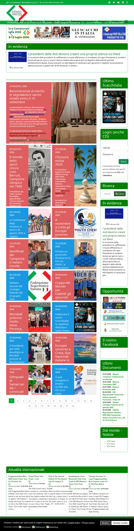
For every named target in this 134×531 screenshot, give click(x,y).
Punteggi (102, 21)
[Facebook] (109, 2)
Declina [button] (105, 523)
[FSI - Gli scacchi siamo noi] (114, 312)
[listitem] (67, 61)
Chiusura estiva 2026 (61, 160)
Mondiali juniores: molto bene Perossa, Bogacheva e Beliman (16, 327)
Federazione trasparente (82, 21)
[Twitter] (114, 2)
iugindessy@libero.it (18, 140)
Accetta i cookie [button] (120, 523)
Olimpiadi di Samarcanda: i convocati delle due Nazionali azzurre (16, 390)
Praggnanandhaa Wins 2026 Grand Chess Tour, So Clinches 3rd (18, 478)
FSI (25, 21)
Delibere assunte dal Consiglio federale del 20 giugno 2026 (16, 291)
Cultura (115, 21)
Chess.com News (14, 486)
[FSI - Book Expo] (114, 330)
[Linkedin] (123, 2)
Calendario (50, 21)
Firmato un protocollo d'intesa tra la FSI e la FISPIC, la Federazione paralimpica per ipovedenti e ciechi (62, 266)
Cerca (121, 193)
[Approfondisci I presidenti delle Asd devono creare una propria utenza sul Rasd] (17, 57)
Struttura (36, 21)
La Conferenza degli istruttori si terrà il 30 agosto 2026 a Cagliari (17, 228)
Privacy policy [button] (88, 523)
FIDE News (111, 441)
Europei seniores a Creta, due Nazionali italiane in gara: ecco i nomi (63, 356)
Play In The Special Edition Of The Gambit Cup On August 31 (58, 478)
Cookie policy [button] (74, 523)
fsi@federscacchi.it (31, 2)
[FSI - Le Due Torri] (114, 299)
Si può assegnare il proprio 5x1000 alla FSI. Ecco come (62, 385)
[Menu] (126, 21)
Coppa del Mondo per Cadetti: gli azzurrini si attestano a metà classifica (63, 297)
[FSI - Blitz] (114, 324)
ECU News (111, 444)
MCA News (111, 446)
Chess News (33, 483)
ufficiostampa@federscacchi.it (42, 140)
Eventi (63, 21)
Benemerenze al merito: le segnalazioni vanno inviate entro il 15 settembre (27, 96)
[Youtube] (118, 2)
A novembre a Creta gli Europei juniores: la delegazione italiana (63, 233)
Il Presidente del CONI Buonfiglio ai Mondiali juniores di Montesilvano (16, 354)
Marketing (53, 527)
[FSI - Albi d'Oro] (114, 305)
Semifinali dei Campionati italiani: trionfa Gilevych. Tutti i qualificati (16, 264)
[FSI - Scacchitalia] (114, 318)
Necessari (26, 527)
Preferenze (40, 527)
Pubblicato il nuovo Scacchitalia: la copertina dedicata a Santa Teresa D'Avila (62, 324)
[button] (122, 33)
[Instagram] (127, 2)
